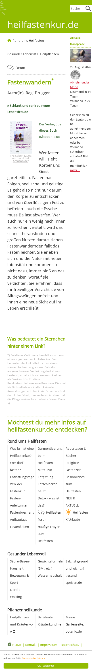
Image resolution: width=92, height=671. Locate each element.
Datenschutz (70, 645)
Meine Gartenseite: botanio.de (75, 624)
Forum (20, 67)
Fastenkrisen (19, 527)
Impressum (48, 645)
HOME (17, 645)
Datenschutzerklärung (33, 657)
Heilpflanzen (49, 54)
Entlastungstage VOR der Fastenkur (22, 484)
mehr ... (75, 170)
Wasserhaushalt (50, 575)
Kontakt (31, 645)
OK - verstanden (46, 665)
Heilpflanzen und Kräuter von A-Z (22, 624)
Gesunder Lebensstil (22, 54)
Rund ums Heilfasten (28, 40)
